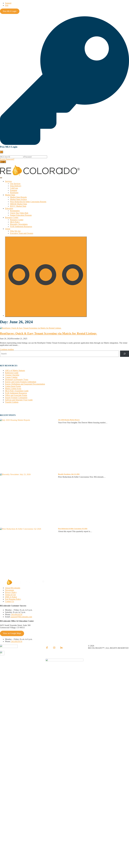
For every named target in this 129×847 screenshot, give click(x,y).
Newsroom (9, 590)
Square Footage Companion (16, 398)
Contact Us (9, 601)
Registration (15, 211)
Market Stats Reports (18, 197)
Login (3, 162)
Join (6, 5)
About (7, 229)
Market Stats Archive (18, 199)
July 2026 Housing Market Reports (69, 419)
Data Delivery (15, 186)
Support (8, 3)
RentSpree (14, 193)
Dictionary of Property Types (16, 379)
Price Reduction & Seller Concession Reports (28, 202)
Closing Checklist (12, 375)
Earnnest (13, 190)
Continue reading (7, 349)
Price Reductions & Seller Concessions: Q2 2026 (72, 528)
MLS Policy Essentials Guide (16, 391)
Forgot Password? (7, 159)
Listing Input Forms (13, 386)
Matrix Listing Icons (13, 388)
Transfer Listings (11, 402)
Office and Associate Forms (16, 395)
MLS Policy (15, 222)
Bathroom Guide (11, 373)
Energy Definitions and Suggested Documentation (25, 384)
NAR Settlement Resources (21, 226)
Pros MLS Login (9, 11)
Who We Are (15, 231)
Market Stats (10, 195)
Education (9, 208)
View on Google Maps (12, 633)
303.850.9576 (16, 614)
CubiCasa (14, 188)
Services (8, 181)
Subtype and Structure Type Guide (19, 400)
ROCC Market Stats (18, 206)
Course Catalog (11, 377)
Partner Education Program (21, 215)
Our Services (15, 184)
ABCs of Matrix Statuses (15, 370)
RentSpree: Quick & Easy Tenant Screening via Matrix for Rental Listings (48, 333)
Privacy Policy (11, 592)
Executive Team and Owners (21, 233)
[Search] (124, 354)
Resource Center (11, 217)
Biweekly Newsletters (19, 224)
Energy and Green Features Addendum (20, 382)
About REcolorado (12, 588)
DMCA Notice (11, 597)
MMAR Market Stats (18, 204)
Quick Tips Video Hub (19, 213)
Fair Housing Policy (13, 599)
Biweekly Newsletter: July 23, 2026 (68, 474)
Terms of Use (10, 595)
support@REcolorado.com (21, 617)
